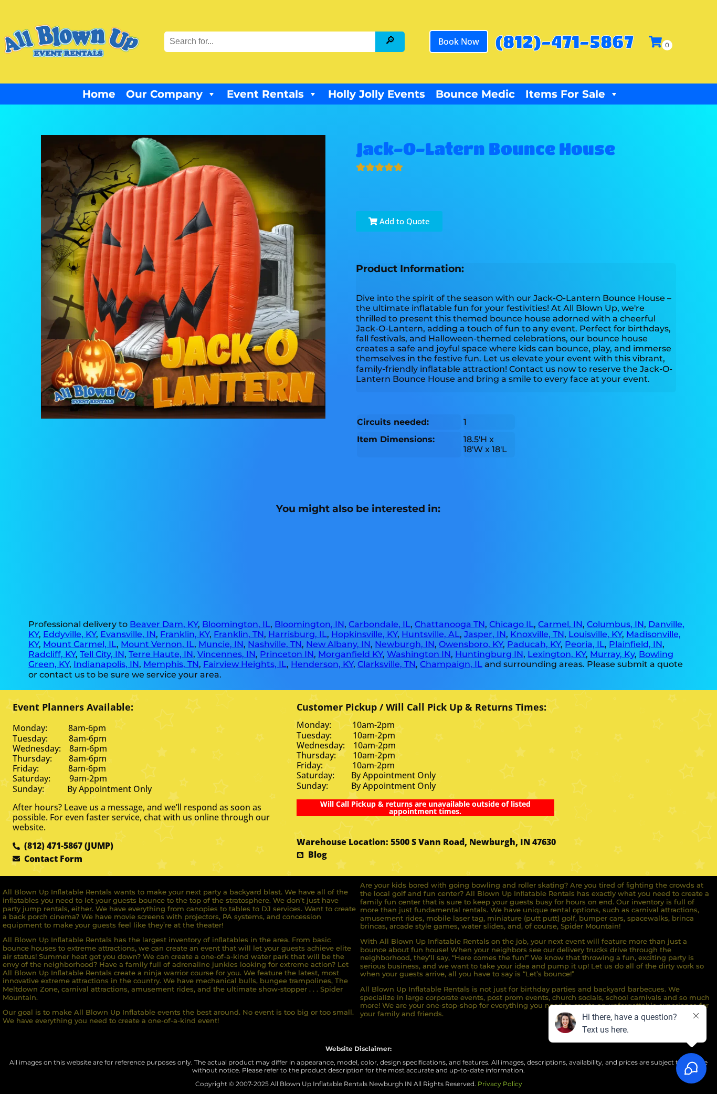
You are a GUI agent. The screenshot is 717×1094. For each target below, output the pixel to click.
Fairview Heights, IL (245, 664)
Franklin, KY (184, 634)
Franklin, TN (239, 634)
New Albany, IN (338, 644)
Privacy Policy (500, 1084)
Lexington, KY (557, 654)
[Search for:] (271, 41)
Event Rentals (265, 94)
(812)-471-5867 (564, 41)
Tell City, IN (102, 654)
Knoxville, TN (537, 634)
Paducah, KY (534, 644)
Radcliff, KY (52, 654)
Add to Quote (403, 221)
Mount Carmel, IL (80, 644)
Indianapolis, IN (106, 664)
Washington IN (419, 654)
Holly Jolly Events (376, 94)
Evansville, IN (128, 634)
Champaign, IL (451, 664)
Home (98, 94)
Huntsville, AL (431, 634)
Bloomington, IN (309, 624)
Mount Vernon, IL (157, 644)
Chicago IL (511, 624)
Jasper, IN (485, 634)
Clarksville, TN (386, 664)
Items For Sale (565, 94)
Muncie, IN (221, 644)
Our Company (164, 94)
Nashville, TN (275, 644)
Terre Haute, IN (161, 654)
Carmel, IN (560, 624)
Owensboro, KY (471, 644)
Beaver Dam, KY (164, 624)
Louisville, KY (595, 634)
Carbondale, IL (379, 624)
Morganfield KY (350, 654)
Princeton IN (287, 654)
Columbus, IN (615, 624)
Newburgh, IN (405, 644)
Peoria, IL (585, 644)
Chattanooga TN (450, 624)
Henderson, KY (322, 664)
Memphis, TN (171, 664)
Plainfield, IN (635, 644)
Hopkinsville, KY (364, 634)
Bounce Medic (475, 94)
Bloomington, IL (236, 624)
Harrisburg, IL (297, 634)
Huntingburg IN (489, 654)
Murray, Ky (612, 654)
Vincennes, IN (226, 654)
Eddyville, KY (69, 634)
